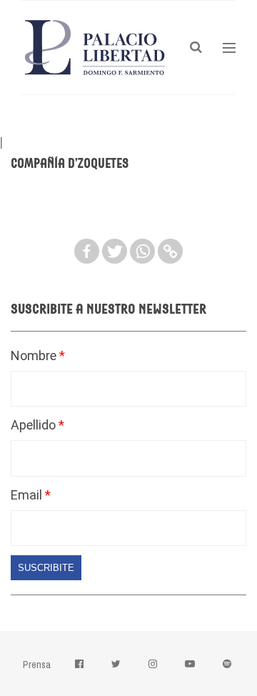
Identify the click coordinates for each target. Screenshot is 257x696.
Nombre (35, 355)
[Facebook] (86, 251)
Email (28, 494)
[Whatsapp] (142, 251)
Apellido (35, 424)
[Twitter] (114, 251)
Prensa (37, 664)
